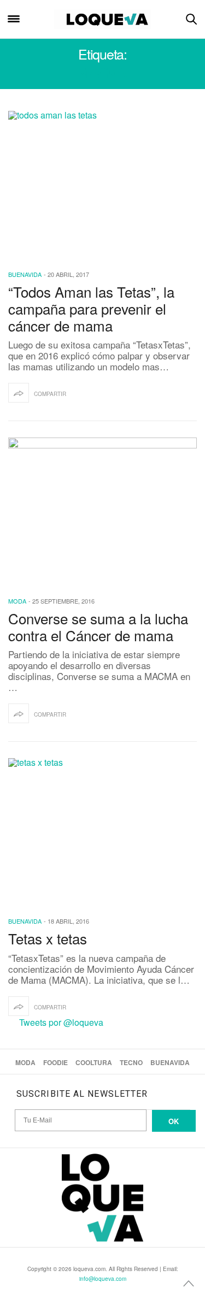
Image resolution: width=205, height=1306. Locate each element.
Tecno (131, 1062)
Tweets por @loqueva (61, 1022)
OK (173, 1121)
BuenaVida (25, 274)
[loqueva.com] (102, 19)
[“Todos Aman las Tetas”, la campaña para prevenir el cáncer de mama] (102, 183)
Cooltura (93, 1062)
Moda (17, 600)
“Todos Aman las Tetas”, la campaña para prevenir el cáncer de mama (91, 308)
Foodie (55, 1062)
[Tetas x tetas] (102, 830)
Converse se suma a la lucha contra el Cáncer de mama (98, 626)
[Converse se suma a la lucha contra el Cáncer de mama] (102, 510)
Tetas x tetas (47, 938)
